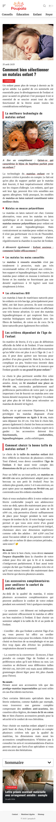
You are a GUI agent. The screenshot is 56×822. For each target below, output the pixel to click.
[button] (49, 762)
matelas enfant (34, 173)
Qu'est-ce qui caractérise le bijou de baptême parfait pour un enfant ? (28, 164)
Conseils (9, 81)
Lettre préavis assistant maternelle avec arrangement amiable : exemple (26, 793)
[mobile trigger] (5, 6)
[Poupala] (18, 6)
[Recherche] (44, 6)
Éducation (11, 787)
